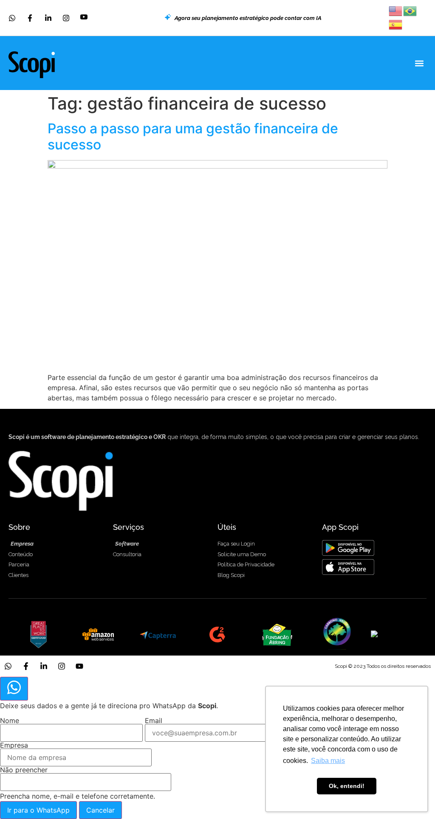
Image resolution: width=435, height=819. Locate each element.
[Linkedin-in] (44, 666)
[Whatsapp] (8, 666)
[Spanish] (396, 24)
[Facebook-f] (26, 666)
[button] (419, 63)
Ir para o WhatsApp (38, 810)
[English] (396, 10)
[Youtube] (79, 666)
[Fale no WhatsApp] (14, 689)
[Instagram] (61, 666)
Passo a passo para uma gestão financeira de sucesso (193, 136)
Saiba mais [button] (328, 760)
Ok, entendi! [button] (346, 785)
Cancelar (100, 810)
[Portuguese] (410, 10)
